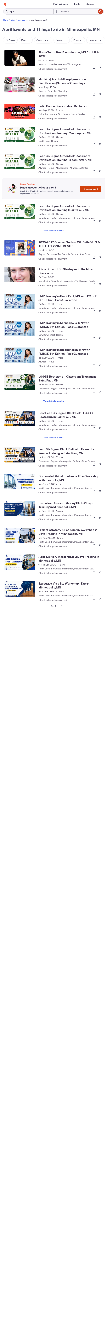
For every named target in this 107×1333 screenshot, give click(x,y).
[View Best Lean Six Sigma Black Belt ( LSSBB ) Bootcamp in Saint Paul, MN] (19, 418)
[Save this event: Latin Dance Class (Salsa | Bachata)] (100, 117)
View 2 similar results (53, 230)
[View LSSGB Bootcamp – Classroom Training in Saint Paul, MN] (19, 382)
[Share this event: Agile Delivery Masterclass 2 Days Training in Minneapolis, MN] (94, 572)
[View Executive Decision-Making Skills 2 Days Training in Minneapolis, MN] (19, 508)
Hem (5, 19)
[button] (10, 40)
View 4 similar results (53, 400)
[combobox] (78, 11)
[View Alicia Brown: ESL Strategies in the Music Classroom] (19, 274)
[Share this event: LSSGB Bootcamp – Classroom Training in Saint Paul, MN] (94, 392)
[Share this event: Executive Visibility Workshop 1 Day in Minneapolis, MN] (94, 598)
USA (13, 19)
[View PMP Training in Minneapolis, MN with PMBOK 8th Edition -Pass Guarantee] (19, 328)
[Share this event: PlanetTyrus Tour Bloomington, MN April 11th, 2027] (94, 67)
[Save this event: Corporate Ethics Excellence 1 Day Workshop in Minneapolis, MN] (100, 491)
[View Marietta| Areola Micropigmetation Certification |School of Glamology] (19, 84)
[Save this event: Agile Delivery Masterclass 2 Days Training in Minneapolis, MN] (100, 572)
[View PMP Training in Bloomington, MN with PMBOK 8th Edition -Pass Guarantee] (19, 355)
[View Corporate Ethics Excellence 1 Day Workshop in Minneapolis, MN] (19, 481)
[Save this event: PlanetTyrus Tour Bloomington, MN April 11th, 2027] (100, 67)
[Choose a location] (56, 11)
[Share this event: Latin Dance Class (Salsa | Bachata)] (94, 117)
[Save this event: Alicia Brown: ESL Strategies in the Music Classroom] (100, 284)
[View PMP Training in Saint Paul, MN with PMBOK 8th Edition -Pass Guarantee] (19, 301)
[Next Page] (61, 606)
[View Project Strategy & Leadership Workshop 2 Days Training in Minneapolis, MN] (19, 535)
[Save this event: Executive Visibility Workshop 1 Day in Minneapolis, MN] (100, 598)
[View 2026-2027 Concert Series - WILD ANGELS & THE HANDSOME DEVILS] (19, 247)
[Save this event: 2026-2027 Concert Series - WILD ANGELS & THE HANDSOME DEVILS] (100, 257)
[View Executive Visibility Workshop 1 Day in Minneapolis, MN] (19, 589)
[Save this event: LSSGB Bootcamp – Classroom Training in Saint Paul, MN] (100, 392)
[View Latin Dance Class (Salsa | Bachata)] (19, 111)
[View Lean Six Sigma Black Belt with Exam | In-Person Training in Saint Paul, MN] (19, 454)
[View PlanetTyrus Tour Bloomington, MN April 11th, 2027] (19, 58)
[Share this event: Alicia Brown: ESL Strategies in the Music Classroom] (94, 284)
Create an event (91, 188)
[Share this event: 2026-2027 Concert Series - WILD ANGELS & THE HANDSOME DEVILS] (94, 257)
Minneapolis (23, 19)
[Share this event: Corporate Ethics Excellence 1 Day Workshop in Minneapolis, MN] (94, 491)
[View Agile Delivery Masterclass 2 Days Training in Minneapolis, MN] (19, 562)
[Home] (5, 4)
